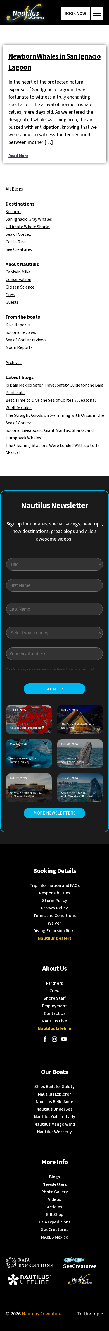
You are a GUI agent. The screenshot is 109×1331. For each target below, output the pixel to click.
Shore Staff (55, 998)
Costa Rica (16, 242)
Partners (54, 983)
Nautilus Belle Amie (54, 1102)
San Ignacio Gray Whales (29, 219)
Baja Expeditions (54, 1222)
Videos (54, 1199)
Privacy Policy (54, 908)
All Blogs (14, 189)
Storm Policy (54, 900)
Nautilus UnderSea (54, 1109)
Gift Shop (54, 1214)
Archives (14, 362)
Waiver (54, 923)
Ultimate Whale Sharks (28, 227)
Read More (18, 156)
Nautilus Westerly (54, 1132)
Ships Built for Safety (54, 1087)
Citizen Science (20, 287)
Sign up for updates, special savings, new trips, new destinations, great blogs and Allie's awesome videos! (54, 531)
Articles (54, 1207)
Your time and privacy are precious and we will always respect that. (50, 669)
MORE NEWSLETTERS (54, 813)
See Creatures (19, 249)
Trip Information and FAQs (55, 885)
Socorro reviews (21, 332)
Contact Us (54, 1013)
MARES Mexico (54, 1237)
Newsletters (54, 1184)
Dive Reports (18, 325)
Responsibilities (54, 893)
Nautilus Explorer (54, 1094)
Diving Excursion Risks (54, 931)
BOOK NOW (75, 13)
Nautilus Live (54, 1021)
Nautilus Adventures (43, 1313)
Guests (12, 302)
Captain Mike (18, 272)
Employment (54, 1006)
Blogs (54, 1177)
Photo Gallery (54, 1192)
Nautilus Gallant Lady (54, 1117)
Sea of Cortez (18, 234)
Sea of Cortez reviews (26, 340)
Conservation (18, 280)
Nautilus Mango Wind (54, 1124)
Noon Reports (19, 347)
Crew (10, 295)
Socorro (13, 212)
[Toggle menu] (97, 13)
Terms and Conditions (54, 916)
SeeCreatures (54, 1230)
